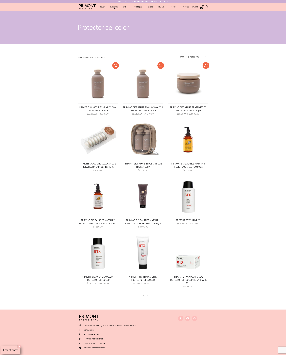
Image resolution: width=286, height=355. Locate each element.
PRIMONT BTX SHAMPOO (188, 220)
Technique (138, 7)
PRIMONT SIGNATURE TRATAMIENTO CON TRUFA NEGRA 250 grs (188, 108)
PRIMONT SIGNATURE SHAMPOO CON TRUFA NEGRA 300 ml (97, 108)
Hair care (114, 7)
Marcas (161, 7)
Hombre (150, 7)
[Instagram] (194, 318)
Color (102, 7)
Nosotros (173, 7)
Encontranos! (10, 350)
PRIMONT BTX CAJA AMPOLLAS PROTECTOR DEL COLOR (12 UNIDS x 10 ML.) (188, 280)
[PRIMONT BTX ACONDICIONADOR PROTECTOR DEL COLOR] (98, 253)
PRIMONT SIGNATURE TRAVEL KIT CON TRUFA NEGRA (143, 165)
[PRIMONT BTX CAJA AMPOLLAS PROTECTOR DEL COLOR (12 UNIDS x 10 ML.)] (188, 253)
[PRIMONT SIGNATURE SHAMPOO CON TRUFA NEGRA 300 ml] (98, 83)
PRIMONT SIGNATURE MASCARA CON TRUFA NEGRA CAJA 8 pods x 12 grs (98, 165)
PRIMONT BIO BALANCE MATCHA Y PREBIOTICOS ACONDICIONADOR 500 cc (98, 221)
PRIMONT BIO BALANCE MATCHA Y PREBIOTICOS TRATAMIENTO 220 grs (143, 221)
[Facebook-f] (180, 318)
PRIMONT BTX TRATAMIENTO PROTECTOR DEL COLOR (143, 278)
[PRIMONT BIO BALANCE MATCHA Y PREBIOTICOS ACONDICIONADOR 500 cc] (98, 196)
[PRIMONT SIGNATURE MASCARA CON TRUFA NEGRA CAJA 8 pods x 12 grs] (98, 140)
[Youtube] (187, 318)
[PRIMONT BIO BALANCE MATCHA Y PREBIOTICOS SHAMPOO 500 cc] (188, 140)
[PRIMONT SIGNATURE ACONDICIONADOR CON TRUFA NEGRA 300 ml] (143, 83)
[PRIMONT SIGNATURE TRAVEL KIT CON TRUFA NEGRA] (143, 140)
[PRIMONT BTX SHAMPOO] (188, 196)
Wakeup (195, 7)
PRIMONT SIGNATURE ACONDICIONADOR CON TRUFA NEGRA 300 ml (143, 108)
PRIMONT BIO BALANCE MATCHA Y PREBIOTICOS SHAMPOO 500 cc (188, 165)
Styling (125, 7)
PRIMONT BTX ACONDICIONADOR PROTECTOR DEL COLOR (97, 278)
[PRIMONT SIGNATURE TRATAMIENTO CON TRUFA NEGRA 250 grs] (188, 83)
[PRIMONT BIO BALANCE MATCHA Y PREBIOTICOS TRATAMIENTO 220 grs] (143, 196)
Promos (186, 7)
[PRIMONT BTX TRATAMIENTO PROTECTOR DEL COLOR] (143, 253)
